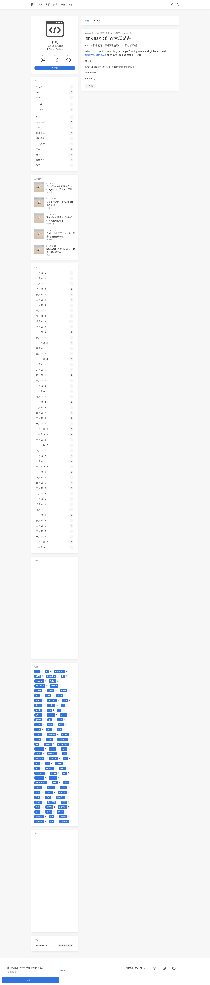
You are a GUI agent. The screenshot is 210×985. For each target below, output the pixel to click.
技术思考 (50, 239)
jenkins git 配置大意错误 (108, 38)
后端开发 (50, 208)
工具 (48, 255)
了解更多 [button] (12, 971)
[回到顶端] (187, 979)
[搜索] (177, 4)
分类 (55, 4)
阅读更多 (90, 86)
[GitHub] (172, 4)
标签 (63, 4)
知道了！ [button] (30, 980)
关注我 (55, 68)
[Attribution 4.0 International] (164, 968)
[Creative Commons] (154, 968)
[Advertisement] (54, 610)
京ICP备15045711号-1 (136, 968)
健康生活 (50, 224)
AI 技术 (49, 192)
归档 (48, 4)
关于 (70, 4)
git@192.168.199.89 (96, 55)
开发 (107, 33)
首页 (40, 4)
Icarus (62, 971)
